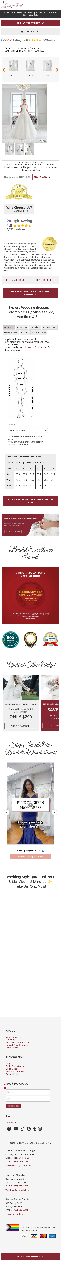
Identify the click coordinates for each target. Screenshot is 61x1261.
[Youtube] (16, 1129)
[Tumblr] (34, 1129)
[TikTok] (22, 1129)
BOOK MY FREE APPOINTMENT (30, 23)
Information (9, 327)
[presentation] (3, 70)
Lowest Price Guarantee (17, 1045)
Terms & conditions (15, 1071)
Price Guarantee (11, 333)
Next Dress (42, 280)
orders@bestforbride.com (35, 347)
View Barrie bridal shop (15, 1214)
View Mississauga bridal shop (18, 1165)
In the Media (12, 1047)
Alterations (22, 327)
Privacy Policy (12, 1074)
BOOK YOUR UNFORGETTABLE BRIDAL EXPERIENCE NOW (30, 501)
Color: (12, 424)
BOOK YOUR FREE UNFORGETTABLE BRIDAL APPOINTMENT (30, 293)
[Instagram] (40, 1129)
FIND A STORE (31, 31)
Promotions (35, 327)
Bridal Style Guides (15, 1066)
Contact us (11, 1122)
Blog (8, 1063)
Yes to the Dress (39, 333)
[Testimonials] (30, 224)
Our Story (10, 1039)
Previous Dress (16, 280)
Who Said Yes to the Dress (19, 1042)
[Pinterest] (29, 1129)
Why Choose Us (13, 1036)
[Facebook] (9, 1129)
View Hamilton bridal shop (17, 1190)
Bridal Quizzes (13, 1068)
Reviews (25, 333)
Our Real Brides (49, 327)
